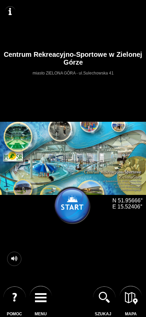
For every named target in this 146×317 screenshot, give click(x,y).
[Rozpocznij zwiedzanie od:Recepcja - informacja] (74, 207)
